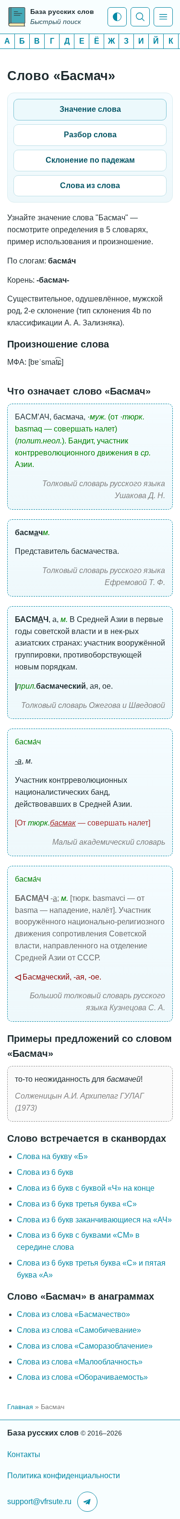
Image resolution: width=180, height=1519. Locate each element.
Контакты (23, 1454)
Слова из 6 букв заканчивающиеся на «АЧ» (94, 1220)
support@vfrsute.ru (39, 1501)
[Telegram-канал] (87, 1502)
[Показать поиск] (140, 16)
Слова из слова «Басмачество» (73, 1314)
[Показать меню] (163, 16)
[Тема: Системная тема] (117, 16)
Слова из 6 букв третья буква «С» (77, 1204)
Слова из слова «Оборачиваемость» (82, 1377)
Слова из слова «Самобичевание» (79, 1330)
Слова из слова (90, 185)
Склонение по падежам (90, 160)
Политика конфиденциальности (63, 1475)
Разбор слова (90, 135)
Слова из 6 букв (45, 1172)
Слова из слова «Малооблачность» (80, 1362)
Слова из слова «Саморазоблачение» (85, 1346)
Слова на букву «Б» (52, 1156)
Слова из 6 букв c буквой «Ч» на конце (86, 1188)
